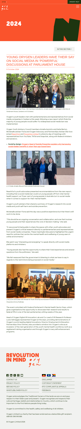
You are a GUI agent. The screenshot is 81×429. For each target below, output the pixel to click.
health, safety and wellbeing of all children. (46, 409)
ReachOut (16, 134)
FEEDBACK (46, 390)
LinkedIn (11, 375)
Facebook (7, 375)
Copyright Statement (52, 383)
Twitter (15, 375)
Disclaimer (47, 380)
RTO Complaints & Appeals (54, 387)
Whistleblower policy (16, 390)
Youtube (22, 375)
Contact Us (11, 380)
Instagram (18, 375)
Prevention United (31, 134)
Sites (4, 2)
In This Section (63, 49)
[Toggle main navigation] (77, 6)
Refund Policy (13, 387)
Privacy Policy (13, 383)
